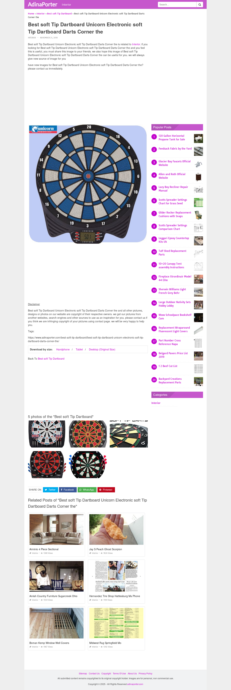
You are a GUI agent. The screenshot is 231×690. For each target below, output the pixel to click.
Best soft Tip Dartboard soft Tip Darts (129, 444)
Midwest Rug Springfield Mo (105, 643)
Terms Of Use (119, 673)
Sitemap (83, 673)
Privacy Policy (145, 673)
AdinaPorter (42, 4)
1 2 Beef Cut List (168, 366)
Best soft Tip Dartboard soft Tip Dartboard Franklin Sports (98, 474)
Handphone (63, 349)
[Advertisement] (88, 98)
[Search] (199, 4)
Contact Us (94, 673)
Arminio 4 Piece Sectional (43, 549)
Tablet (79, 349)
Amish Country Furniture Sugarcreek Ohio (53, 596)
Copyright (106, 673)
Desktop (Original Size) (102, 349)
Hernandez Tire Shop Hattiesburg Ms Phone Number (119, 596)
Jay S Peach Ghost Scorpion (105, 549)
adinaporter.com (135, 683)
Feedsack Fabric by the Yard (175, 148)
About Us (132, 673)
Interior (66, 4)
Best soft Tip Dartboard (51, 358)
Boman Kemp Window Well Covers (49, 643)
